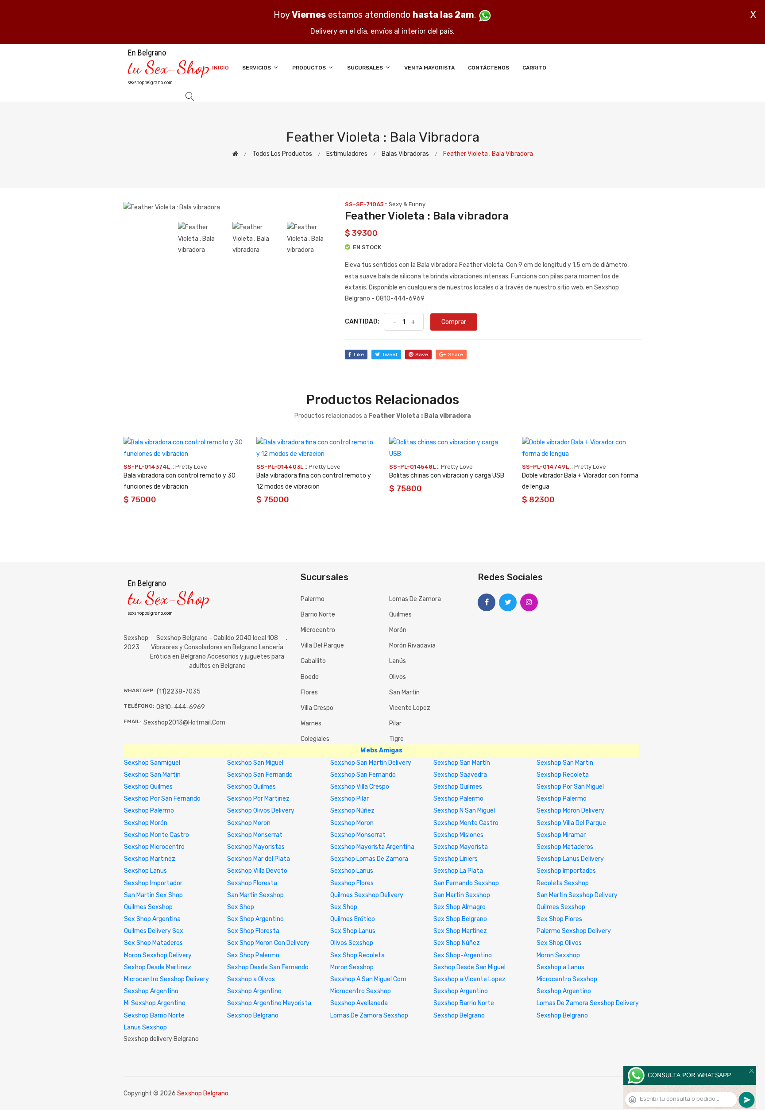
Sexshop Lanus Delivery (570, 859)
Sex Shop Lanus (352, 931)
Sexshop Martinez (149, 859)
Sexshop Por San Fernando (162, 798)
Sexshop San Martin (565, 763)
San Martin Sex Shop (153, 895)
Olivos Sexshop (351, 943)
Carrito (534, 68)
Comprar (453, 322)
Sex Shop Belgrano (460, 919)
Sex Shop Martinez (460, 931)
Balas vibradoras (405, 154)
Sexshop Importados (566, 871)
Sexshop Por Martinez (258, 798)
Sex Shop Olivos (559, 943)
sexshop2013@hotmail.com (184, 722)
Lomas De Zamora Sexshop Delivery (588, 1003)
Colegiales (315, 739)
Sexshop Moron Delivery (570, 810)
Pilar (395, 723)
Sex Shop (240, 907)
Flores (309, 692)
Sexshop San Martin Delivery (370, 763)
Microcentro (318, 630)
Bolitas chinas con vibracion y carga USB (446, 475)
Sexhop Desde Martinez (157, 967)
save (421, 354)
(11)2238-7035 (179, 691)
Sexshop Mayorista (460, 847)
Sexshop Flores (352, 883)
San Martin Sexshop (255, 895)
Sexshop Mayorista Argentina (372, 847)
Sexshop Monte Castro (465, 823)
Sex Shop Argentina (152, 919)
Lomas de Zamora (415, 599)
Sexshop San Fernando (260, 775)
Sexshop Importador (153, 883)
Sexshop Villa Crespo (359, 786)
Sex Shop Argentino (255, 919)
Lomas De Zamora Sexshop (369, 1015)
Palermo (313, 599)
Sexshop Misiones (458, 835)
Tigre (396, 739)
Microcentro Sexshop (567, 979)
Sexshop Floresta (252, 883)
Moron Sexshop (558, 955)
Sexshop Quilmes (148, 786)
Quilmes (400, 614)
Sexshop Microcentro (154, 847)
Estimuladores (346, 154)
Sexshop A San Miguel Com (368, 979)
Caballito (313, 661)
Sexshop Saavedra (460, 775)
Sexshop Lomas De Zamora (369, 859)
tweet (390, 354)
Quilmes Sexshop (148, 907)
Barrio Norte (318, 614)
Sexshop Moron (248, 823)
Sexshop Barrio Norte (463, 1003)
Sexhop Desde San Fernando (268, 967)
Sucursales (365, 68)
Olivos (397, 677)
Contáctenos (488, 68)
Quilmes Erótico (352, 919)
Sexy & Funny (407, 204)
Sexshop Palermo (458, 798)
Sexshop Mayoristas (256, 847)
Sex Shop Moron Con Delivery (268, 943)
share (455, 354)
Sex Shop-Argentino (462, 955)
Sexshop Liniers (455, 859)
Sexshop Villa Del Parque (571, 823)
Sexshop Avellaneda (359, 1003)
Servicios (257, 68)
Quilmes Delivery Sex (153, 931)
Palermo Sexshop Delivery (574, 931)
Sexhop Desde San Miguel (469, 967)
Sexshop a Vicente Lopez (469, 979)
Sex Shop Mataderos (153, 943)
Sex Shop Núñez (456, 943)
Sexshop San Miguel (255, 763)
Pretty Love (191, 466)
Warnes (311, 723)
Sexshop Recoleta (563, 775)
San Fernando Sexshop (466, 883)
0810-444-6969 (180, 707)
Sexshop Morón (145, 823)
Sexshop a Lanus (560, 967)
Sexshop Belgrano (252, 1015)
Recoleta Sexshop (563, 883)
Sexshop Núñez (352, 810)
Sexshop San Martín (461, 763)
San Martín (404, 692)
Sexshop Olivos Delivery (260, 810)
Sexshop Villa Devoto (257, 871)
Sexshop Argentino (151, 991)
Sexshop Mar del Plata (258, 859)
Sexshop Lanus (145, 871)
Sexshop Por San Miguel (570, 786)
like (359, 354)
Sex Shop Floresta (253, 931)
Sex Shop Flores (559, 919)
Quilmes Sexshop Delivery (366, 895)
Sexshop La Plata (458, 871)
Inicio (220, 68)
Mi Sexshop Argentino (154, 1003)
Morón (397, 630)
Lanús (397, 661)
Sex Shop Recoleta (357, 955)
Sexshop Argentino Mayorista (269, 1003)
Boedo (310, 677)
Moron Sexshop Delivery (158, 955)
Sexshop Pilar (349, 798)
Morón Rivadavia (412, 645)
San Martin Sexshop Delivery (577, 895)
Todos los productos (282, 154)
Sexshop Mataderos (565, 847)
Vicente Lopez (409, 708)
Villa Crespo (317, 708)
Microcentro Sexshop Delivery (166, 979)
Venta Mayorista (429, 68)
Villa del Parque (322, 645)
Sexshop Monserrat (254, 835)
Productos (309, 68)
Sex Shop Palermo (253, 955)
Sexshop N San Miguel (464, 810)
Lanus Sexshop (145, 1027)
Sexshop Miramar (561, 835)
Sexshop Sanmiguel (152, 763)
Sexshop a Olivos (251, 979)
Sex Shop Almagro (459, 907)
